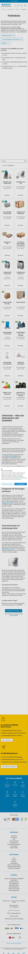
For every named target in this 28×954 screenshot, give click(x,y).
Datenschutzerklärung (17, 479)
